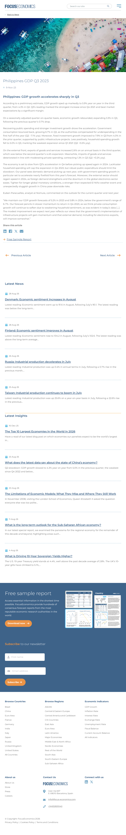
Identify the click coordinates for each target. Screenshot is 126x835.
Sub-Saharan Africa (54, 763)
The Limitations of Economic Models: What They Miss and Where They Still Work (60, 493)
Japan (8, 737)
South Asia (50, 755)
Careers (8, 796)
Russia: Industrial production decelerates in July (38, 361)
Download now (16, 623)
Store (7, 787)
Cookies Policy (27, 822)
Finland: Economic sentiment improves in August (39, 330)
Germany (9, 724)
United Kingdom (13, 746)
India (7, 728)
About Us (9, 783)
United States (12, 750)
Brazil (7, 707)
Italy (7, 733)
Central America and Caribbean (60, 715)
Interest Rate (91, 715)
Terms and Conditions (47, 822)
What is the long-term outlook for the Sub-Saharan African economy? (53, 525)
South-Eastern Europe (56, 759)
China (8, 711)
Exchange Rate (92, 720)
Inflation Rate (91, 711)
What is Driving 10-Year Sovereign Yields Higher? (38, 556)
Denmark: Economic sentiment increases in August (40, 299)
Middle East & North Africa (58, 742)
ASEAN (48, 707)
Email (8, 665)
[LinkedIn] (86, 781)
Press (7, 791)
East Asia (49, 724)
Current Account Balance (97, 733)
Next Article (107, 255)
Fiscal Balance (92, 728)
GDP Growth (91, 707)
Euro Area (10, 715)
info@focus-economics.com (62, 799)
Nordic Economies (54, 746)
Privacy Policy (11, 822)
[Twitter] (91, 781)
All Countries (11, 755)
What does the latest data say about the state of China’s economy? (51, 462)
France (8, 720)
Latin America (51, 733)
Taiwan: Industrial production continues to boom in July (43, 393)
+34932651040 (55, 806)
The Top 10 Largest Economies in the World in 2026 (40, 431)
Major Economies (53, 737)
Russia (8, 742)
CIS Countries (51, 720)
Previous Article (21, 255)
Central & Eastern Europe (57, 711)
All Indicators (91, 737)
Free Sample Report (19, 239)
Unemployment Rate (95, 724)
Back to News (13, 15)
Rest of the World (53, 750)
